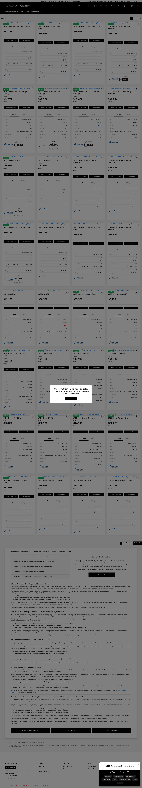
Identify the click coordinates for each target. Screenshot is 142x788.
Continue (71, 398)
